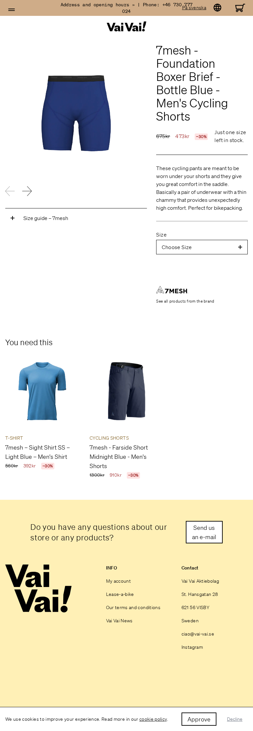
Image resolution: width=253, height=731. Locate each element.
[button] (11, 10)
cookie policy (153, 719)
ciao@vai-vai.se (198, 634)
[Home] (126, 26)
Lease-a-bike (120, 594)
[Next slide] (27, 191)
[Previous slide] (9, 191)
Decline (234, 719)
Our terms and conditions (133, 607)
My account (118, 581)
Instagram (192, 647)
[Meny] (11, 10)
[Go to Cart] (240, 8)
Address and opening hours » (98, 5)
